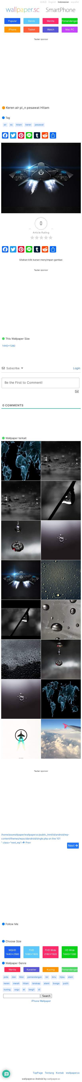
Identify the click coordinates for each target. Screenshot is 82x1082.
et (24, 989)
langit (31, 989)
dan (14, 977)
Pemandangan (70, 20)
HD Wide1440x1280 (69, 952)
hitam (19, 124)
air (5, 124)
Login (76, 368)
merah (16, 983)
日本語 (43, 2)
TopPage (38, 1072)
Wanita (50, 20)
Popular (12, 20)
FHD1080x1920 (31, 952)
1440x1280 (8, 345)
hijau (62, 977)
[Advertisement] (41, 68)
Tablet (31, 29)
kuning (7, 989)
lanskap (36, 983)
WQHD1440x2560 (12, 952)
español (75, 2)
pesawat (39, 124)
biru (54, 977)
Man (21, 977)
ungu (16, 989)
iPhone (12, 29)
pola (6, 977)
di (39, 989)
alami (46, 983)
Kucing (51, 969)
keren (28, 124)
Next (71, 845)
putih (65, 983)
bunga (56, 983)
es (11, 124)
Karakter (31, 969)
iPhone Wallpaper (41, 1000)
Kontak (60, 1072)
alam (70, 977)
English (52, 2)
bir (47, 977)
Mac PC (69, 29)
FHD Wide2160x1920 (50, 952)
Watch (50, 29)
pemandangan (34, 977)
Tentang (49, 1072)
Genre (31, 20)
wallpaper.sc (73, 1072)
